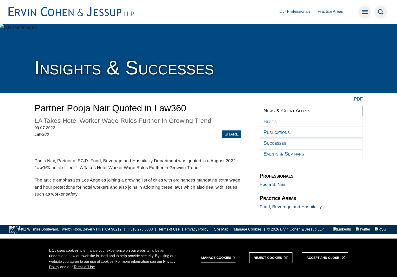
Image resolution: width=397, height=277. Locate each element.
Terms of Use (169, 229)
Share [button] (231, 134)
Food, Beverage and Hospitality (291, 206)
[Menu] (364, 12)
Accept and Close (322, 258)
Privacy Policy (196, 229)
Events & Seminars (284, 154)
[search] (380, 12)
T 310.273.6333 (140, 229)
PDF (358, 98)
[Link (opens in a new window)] (342, 229)
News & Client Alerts (287, 110)
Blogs (270, 121)
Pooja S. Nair (273, 184)
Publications (277, 132)
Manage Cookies (248, 229)
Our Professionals (294, 11)
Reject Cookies (268, 258)
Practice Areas (330, 11)
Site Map (221, 229)
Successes (275, 143)
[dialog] (198, 257)
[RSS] (380, 229)
